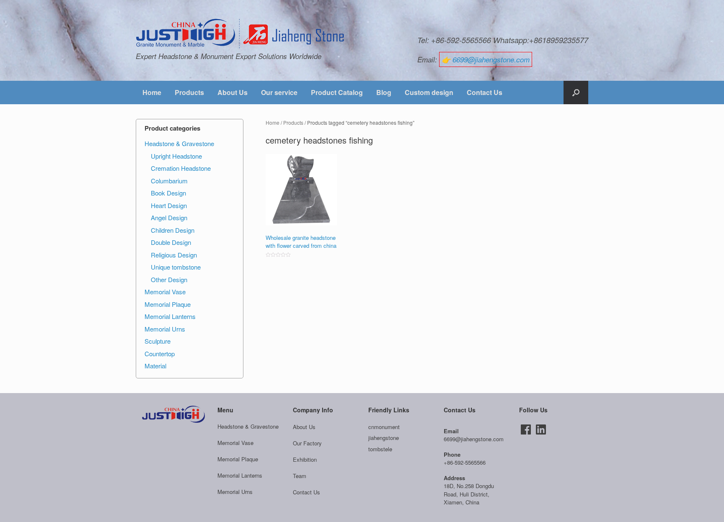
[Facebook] (526, 429)
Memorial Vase (165, 291)
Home (151, 92)
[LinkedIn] (541, 429)
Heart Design (169, 205)
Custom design (429, 92)
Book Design (168, 192)
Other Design (169, 279)
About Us (232, 92)
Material (155, 365)
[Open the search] (576, 92)
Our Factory (307, 443)
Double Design (171, 242)
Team (299, 476)
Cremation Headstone (181, 168)
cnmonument (384, 427)
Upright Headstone (176, 156)
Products (189, 92)
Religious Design (174, 254)
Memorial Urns (165, 328)
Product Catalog (337, 92)
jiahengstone (383, 438)
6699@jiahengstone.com (491, 59)
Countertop (160, 353)
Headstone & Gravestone (179, 143)
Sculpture (158, 341)
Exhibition (305, 459)
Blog (383, 92)
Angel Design (169, 217)
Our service (279, 92)
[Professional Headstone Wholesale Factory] (240, 34)
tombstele (380, 449)
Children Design (172, 230)
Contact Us (484, 92)
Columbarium (169, 180)
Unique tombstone (176, 266)
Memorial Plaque (168, 304)
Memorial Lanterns (170, 316)
